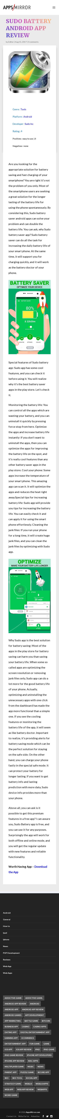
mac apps (33, 1061)
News (5, 946)
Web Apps (7, 973)
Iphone (6, 939)
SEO (7, 1078)
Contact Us (11, 1116)
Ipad (5, 933)
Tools (23, 109)
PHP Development (11, 953)
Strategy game (13, 1084)
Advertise (35, 1116)
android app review (32, 1009)
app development (34, 1015)
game (46, 1044)
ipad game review (14, 1055)
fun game (35, 1044)
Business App (11, 1026)
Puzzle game (27, 1072)
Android (27, 116)
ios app (8, 1049)
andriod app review (15, 1004)
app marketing (13, 1021)
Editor (11, 42)
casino (25, 1026)
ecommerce (28, 1038)
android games (13, 1015)
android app (11, 1009)
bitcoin (46, 1021)
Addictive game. (34, 998)
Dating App (11, 1032)
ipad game (49, 1049)
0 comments (33, 42)
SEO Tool (17, 1078)
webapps (42, 1089)
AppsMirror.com (33, 1112)
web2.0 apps (42, 1084)
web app (9, 1089)
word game (11, 1095)
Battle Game (31, 1021)
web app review (25, 1089)
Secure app (43, 1072)
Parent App (11, 1072)
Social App (31, 1078)
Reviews (6, 959)
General (6, 919)
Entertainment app (15, 1044)
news (40, 1066)
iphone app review (14, 1061)
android (34, 1004)
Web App (7, 966)
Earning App (11, 1038)
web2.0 (28, 1084)
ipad (37, 1049)
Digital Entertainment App (35, 1032)
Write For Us (23, 1116)
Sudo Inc (29, 123)
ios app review (23, 1049)
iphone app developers (39, 1055)
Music (31, 1066)
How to (6, 926)
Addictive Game (13, 998)
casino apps (39, 1026)
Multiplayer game (14, 1066)
